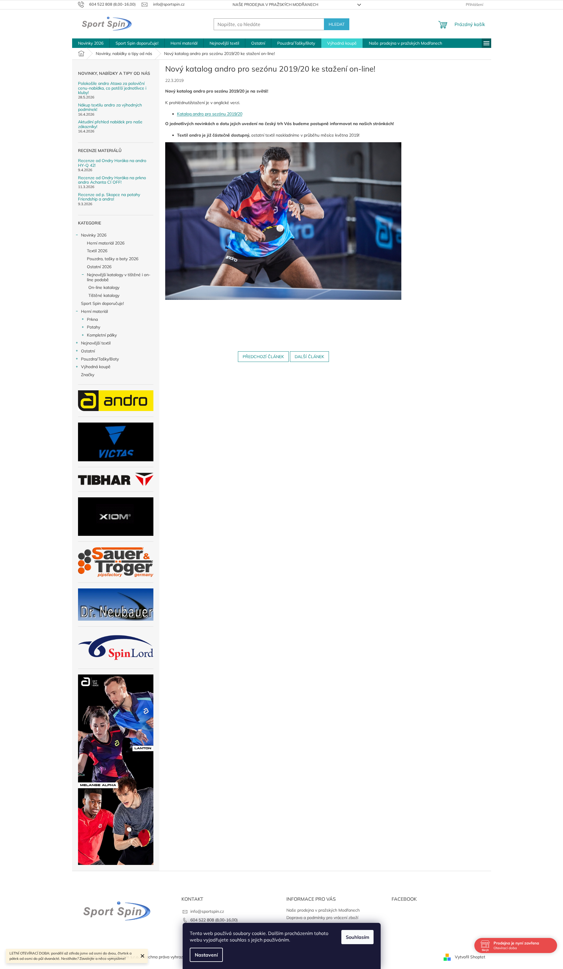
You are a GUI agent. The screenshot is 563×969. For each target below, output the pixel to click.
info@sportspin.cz (207, 911)
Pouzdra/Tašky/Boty (100, 359)
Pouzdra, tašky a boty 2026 (112, 258)
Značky (87, 374)
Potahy (93, 327)
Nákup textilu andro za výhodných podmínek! (110, 107)
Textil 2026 (97, 250)
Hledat (337, 24)
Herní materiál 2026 (105, 243)
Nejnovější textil (96, 343)
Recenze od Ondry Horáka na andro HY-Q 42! (112, 163)
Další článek (309, 356)
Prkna (92, 319)
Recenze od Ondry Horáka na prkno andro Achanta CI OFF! (112, 180)
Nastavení (206, 955)
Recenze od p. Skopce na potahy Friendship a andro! (109, 197)
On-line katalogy (103, 287)
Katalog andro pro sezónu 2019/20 (209, 114)
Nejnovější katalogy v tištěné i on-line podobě (118, 277)
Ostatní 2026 (99, 266)
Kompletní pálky (102, 335)
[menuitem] (90, 43)
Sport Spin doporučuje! (102, 303)
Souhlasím (357, 937)
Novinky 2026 (93, 235)
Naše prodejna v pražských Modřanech (275, 4)
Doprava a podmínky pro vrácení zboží (322, 917)
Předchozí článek (263, 356)
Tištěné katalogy (103, 295)
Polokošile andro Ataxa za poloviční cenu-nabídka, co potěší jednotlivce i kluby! (112, 88)
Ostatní (88, 351)
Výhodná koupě (96, 366)
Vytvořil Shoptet (470, 956)
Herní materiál (94, 311)
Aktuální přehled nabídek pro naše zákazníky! (110, 124)
